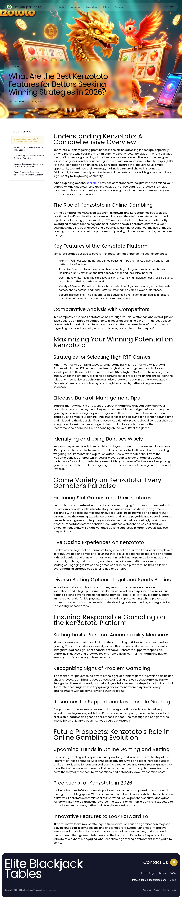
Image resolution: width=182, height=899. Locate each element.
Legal (174, 890)
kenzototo (92, 183)
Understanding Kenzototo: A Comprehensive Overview (26, 140)
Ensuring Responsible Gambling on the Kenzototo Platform (29, 165)
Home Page (148, 873)
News (162, 873)
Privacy (157, 890)
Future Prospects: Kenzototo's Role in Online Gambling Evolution (28, 173)
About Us (147, 890)
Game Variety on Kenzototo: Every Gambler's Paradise (29, 156)
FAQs (173, 873)
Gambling (15, 67)
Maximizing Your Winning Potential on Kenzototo (29, 148)
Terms (166, 890)
